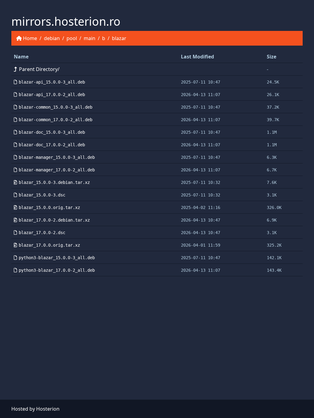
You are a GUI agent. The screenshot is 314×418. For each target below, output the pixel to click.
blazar (119, 38)
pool (72, 38)
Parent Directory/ (39, 69)
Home (30, 38)
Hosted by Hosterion (35, 408)
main (89, 38)
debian (52, 38)
